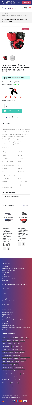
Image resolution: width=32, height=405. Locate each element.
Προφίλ (4, 292)
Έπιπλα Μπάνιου (6, 341)
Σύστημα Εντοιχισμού (20, 375)
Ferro (27, 332)
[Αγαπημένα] (25, 8)
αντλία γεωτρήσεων (7, 381)
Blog (19, 2)
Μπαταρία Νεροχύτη (7, 366)
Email (6, 117)
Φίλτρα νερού (14, 378)
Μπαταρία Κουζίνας (7, 363)
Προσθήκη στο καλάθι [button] (19, 244)
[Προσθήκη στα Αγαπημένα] (8, 244)
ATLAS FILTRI (5, 332)
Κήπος (3, 357)
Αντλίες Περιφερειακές (7, 347)
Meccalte (22, 335)
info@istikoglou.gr (7, 271)
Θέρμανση (16, 354)
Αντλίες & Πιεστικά (10, 227)
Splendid (20, 338)
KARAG (9, 335)
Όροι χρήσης (5, 294)
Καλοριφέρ (10, 357)
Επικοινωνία (5, 300)
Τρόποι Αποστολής (7, 309)
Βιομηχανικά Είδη (6, 351)
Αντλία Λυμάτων (6, 344)
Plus (15, 338)
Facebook (3, 117)
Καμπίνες (23, 357)
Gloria (3, 335)
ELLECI (22, 332)
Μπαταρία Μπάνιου (18, 363)
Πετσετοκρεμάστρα (7, 372)
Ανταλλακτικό (15, 341)
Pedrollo (10, 338)
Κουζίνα (4, 360)
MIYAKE (4, 338)
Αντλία (22, 341)
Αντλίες (4, 227)
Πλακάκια (16, 372)
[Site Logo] (10, 8)
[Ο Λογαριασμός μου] (22, 8)
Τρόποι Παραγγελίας (7, 307)
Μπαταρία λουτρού (7, 369)
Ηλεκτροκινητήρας (7, 354)
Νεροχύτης (16, 369)
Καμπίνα (17, 357)
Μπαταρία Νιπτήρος (19, 366)
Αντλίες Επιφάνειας (17, 344)
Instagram (8, 284)
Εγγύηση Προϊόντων (7, 317)
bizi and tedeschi (15, 332)
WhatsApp (9, 117)
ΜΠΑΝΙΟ (16, 360)
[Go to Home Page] (2, 13)
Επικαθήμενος (16, 351)
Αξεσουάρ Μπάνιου (20, 347)
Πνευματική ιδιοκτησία (8, 296)
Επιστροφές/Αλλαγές (7, 313)
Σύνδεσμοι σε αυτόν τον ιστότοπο (11, 298)
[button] (3, 8)
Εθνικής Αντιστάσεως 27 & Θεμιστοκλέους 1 (14, 263)
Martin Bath (15, 335)
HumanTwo (17, 392)
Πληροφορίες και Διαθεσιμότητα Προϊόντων (14, 315)
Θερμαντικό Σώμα (24, 354)
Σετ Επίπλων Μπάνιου (7, 375)
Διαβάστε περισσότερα (4, 244)
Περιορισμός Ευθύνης (8, 321)
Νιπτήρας (23, 369)
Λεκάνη (10, 360)
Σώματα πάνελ (5, 378)
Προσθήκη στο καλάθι (12, 111)
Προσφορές (26, 2)
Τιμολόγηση (5, 319)
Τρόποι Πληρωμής (7, 311)
